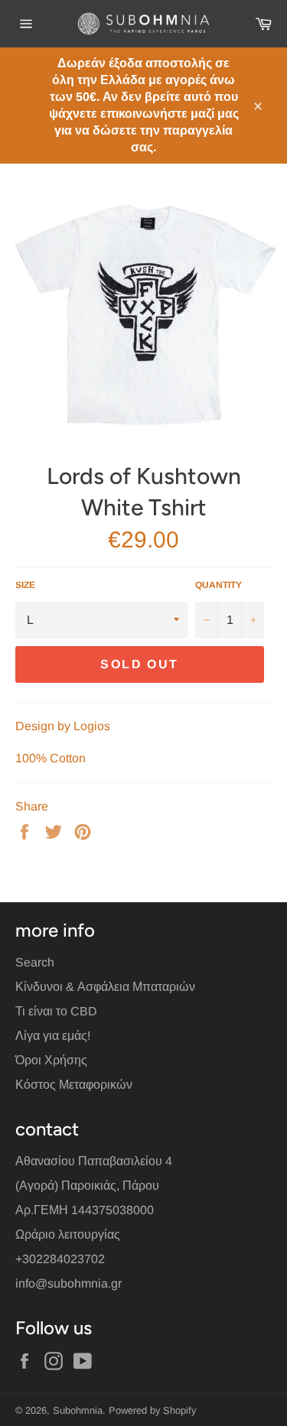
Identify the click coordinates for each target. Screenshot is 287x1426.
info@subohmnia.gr (68, 1283)
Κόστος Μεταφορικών (73, 1084)
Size (25, 585)
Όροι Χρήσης (51, 1060)
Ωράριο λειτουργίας (67, 1234)
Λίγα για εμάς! (52, 1035)
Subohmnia (78, 1410)
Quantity (218, 585)
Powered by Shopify (152, 1410)
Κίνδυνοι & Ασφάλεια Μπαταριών (105, 986)
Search (34, 962)
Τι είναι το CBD (56, 1011)
